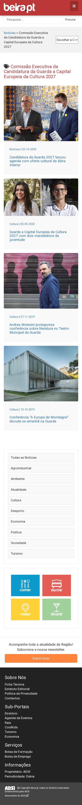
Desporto (17, 511)
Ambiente (18, 479)
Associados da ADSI (15, 795)
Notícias (10, 33)
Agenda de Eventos (18, 718)
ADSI (26, 791)
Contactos (12, 698)
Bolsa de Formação (19, 752)
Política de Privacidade (21, 693)
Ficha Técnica (14, 684)
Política (16, 532)
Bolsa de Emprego (18, 756)
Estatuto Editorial (17, 689)
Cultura (16, 500)
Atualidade (18, 489)
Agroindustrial (21, 468)
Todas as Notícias (24, 457)
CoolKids (11, 727)
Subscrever (41, 658)
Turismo (17, 553)
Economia (18, 521)
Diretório (11, 713)
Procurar (70, 19)
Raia (8, 723)
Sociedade (18, 543)
